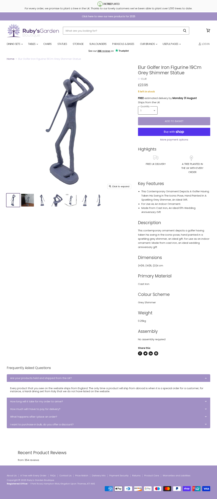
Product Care (151, 475)
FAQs (53, 475)
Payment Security (119, 475)
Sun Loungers (98, 44)
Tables (32, 44)
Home (10, 58)
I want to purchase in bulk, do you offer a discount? (42, 424)
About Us (12, 475)
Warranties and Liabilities (176, 475)
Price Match (81, 475)
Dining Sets (14, 44)
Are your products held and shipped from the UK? (41, 378)
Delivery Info (99, 475)
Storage (78, 44)
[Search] (184, 31)
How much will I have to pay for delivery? (35, 409)
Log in (205, 44)
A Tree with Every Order (33, 475)
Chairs (47, 44)
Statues (62, 44)
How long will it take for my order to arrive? (36, 401)
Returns (136, 475)
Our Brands (147, 44)
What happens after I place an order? (33, 416)
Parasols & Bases (123, 44)
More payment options (174, 139)
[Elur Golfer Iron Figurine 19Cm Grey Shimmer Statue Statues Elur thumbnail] (13, 200)
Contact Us (65, 475)
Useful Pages (171, 44)
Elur (144, 79)
